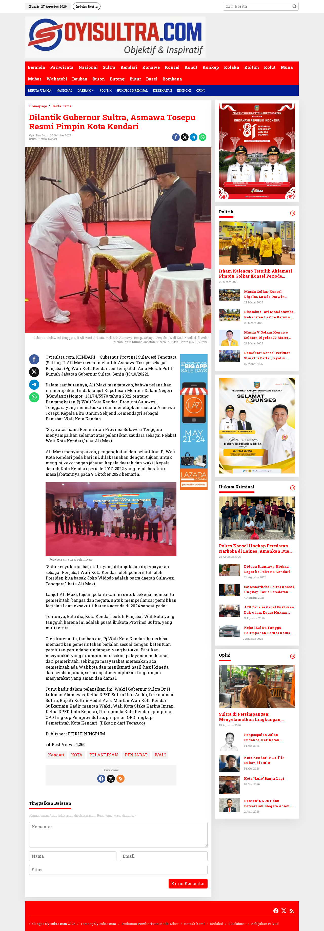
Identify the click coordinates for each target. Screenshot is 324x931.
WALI (160, 754)
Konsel (52, 139)
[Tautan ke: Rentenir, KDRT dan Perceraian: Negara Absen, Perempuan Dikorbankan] (229, 804)
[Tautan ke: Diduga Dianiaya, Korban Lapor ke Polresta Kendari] (229, 569)
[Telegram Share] (193, 137)
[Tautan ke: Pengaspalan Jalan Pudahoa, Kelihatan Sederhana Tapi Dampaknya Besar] (229, 741)
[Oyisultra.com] (115, 36)
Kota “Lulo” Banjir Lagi (264, 778)
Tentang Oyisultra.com (98, 923)
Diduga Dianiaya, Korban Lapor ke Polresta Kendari (267, 569)
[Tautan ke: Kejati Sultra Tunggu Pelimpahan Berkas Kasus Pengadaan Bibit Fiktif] (229, 630)
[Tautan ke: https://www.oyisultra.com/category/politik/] (293, 213)
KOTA (77, 754)
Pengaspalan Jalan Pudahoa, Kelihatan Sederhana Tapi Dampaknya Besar (269, 737)
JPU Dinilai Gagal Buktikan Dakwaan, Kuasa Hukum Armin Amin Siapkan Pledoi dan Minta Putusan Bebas (269, 610)
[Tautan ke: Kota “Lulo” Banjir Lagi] (229, 784)
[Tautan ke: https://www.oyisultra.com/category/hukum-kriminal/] (293, 488)
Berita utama (38, 139)
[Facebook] (101, 779)
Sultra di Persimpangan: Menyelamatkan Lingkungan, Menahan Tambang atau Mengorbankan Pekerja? (250, 717)
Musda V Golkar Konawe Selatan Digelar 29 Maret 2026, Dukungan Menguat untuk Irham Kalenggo (267, 335)
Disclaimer (237, 923)
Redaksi (216, 923)
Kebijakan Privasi (265, 923)
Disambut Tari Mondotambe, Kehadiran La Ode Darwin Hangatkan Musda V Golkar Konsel (269, 315)
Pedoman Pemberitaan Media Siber (150, 923)
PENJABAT (136, 754)
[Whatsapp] (202, 137)
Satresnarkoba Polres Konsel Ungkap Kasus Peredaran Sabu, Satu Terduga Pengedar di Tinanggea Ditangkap (269, 590)
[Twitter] (111, 779)
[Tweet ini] (185, 137)
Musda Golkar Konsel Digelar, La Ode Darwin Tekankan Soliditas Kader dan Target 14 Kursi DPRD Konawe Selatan (267, 294)
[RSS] (120, 779)
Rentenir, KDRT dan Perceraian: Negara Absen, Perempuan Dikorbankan (267, 803)
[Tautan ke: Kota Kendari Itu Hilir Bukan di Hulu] (229, 763)
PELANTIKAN (103, 754)
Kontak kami (194, 923)
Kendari (56, 754)
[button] (294, 6)
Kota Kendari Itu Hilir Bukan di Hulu (264, 760)
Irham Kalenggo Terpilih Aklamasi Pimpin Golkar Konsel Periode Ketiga (255, 273)
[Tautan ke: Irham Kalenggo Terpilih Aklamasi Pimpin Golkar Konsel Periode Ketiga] (257, 243)
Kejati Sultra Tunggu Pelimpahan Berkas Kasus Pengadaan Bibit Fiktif (267, 631)
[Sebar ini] (176, 137)
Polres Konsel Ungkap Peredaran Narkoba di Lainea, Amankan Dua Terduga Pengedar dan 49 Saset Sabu (256, 548)
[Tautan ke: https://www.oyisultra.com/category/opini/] (293, 656)
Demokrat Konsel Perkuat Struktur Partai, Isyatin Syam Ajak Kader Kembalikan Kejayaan (267, 355)
